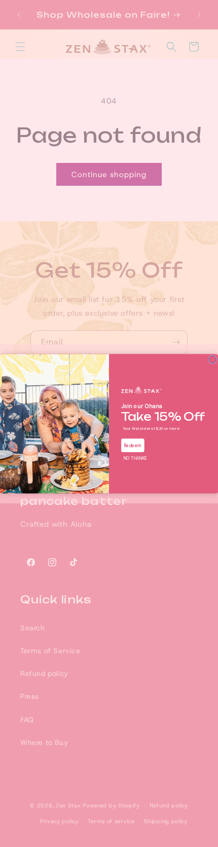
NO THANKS (135, 457)
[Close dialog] (212, 359)
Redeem (132, 445)
